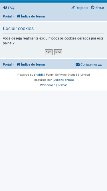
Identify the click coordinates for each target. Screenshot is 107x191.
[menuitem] (8, 7)
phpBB (38, 74)
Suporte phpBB (63, 79)
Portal (7, 16)
